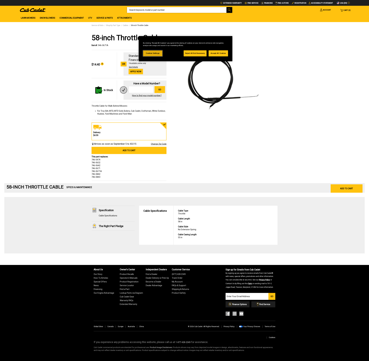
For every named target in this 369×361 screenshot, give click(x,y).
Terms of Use (270, 327)
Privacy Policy (264, 280)
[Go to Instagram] (234, 314)
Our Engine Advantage (104, 293)
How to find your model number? (147, 95)
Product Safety (179, 293)
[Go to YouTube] (241, 314)
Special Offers (100, 282)
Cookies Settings (153, 53)
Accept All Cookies (218, 53)
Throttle (183, 212)
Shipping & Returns (180, 289)
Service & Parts (104, 18)
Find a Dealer (151, 274)
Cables (125, 25)
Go (159, 89)
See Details (133, 67)
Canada (110, 327)
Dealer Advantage (154, 285)
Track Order (177, 278)
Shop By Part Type (113, 25)
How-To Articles (101, 278)
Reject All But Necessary (195, 53)
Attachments (124, 18)
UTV (90, 18)
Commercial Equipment (72, 18)
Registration (300, 3)
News (96, 285)
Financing (268, 3)
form (250, 284)
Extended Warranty (232, 3)
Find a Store (283, 3)
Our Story (98, 274)
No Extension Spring (187, 228)
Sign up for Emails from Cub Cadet (250, 278)
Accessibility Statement (322, 3)
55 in (187, 236)
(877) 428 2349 (179, 274)
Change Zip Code (158, 144)
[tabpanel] (223, 79)
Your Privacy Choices (251, 327)
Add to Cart (129, 150)
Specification (106, 210)
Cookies (272, 337)
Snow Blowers (47, 18)
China (141, 327)
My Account (177, 282)
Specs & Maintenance (79, 187)
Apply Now (135, 71)
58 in (184, 220)
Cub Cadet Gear (127, 297)
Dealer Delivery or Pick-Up (157, 278)
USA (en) (343, 3)
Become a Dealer (153, 282)
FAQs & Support (179, 285)
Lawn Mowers (28, 18)
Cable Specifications (108, 215)
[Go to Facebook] (228, 314)
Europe (120, 327)
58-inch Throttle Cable (139, 25)
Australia (131, 327)
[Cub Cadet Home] (33, 10)
